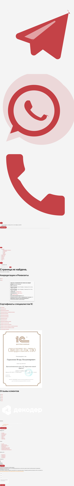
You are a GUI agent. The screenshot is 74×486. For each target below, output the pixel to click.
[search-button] (10, 267)
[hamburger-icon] (1, 247)
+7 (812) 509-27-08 (18, 291)
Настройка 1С (3, 456)
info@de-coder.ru (4, 425)
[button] (22, 460)
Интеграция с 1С (4, 446)
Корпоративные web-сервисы (6, 447)
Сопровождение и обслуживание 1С (6, 449)
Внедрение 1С (3, 454)
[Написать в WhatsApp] (37, 147)
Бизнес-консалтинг (4, 444)
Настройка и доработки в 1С (6, 448)
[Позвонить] (37, 221)
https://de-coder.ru (15, 294)
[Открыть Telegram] (37, 73)
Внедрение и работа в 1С (5, 445)
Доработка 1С (3, 455)
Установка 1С (3, 457)
